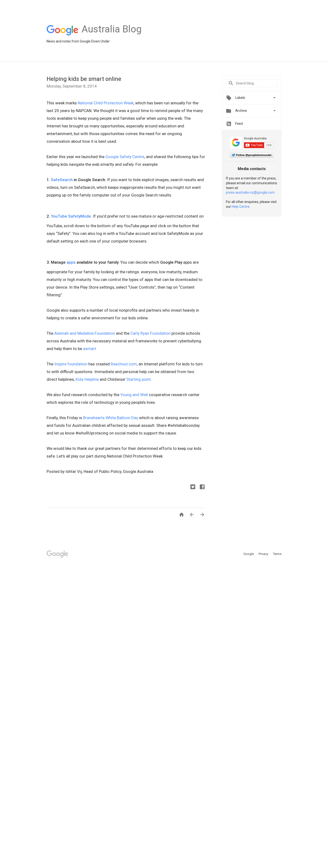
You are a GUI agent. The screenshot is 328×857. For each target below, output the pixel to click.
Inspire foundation (70, 364)
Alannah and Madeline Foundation (84, 333)
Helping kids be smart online (84, 79)
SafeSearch (62, 179)
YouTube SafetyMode (71, 216)
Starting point (138, 379)
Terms (277, 554)
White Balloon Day (122, 417)
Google (249, 554)
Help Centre (240, 206)
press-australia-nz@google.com (250, 192)
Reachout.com (124, 364)
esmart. (90, 348)
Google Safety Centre (124, 156)
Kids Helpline (87, 379)
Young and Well (134, 394)
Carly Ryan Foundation (150, 333)
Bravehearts (94, 417)
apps (71, 262)
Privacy (264, 554)
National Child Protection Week (106, 103)
